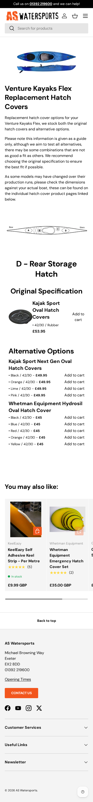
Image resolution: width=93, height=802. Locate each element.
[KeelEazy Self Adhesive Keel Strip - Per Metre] (26, 519)
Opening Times (18, 679)
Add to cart (74, 375)
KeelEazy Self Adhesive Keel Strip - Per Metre (24, 555)
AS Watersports (26, 790)
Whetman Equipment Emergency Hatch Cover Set (66, 558)
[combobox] (46, 28)
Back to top (46, 621)
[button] (75, 16)
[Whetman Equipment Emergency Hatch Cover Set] (67, 519)
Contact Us (21, 693)
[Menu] (85, 16)
